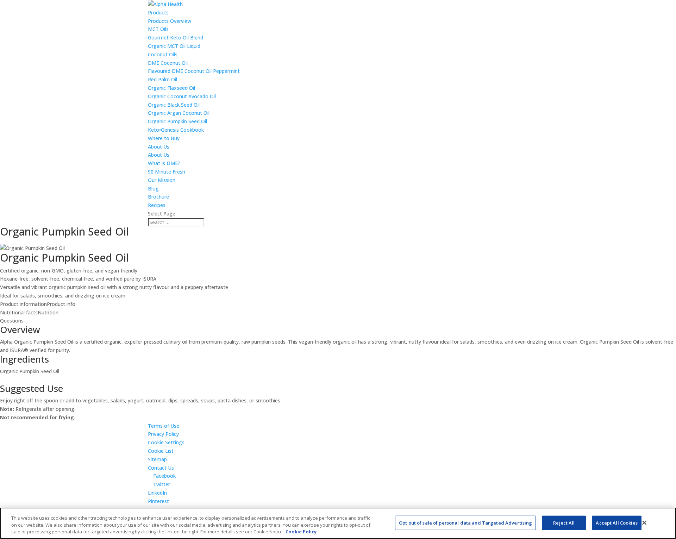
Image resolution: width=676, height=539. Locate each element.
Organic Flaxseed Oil (171, 87)
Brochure (158, 196)
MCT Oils (158, 29)
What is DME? (164, 163)
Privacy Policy (163, 434)
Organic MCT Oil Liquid (174, 46)
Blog (153, 188)
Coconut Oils (162, 54)
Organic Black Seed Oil (174, 104)
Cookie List (161, 450)
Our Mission (161, 180)
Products (158, 12)
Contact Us (161, 467)
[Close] (644, 522)
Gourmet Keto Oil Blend (175, 37)
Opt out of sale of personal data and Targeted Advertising (465, 522)
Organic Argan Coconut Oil (178, 112)
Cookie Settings (166, 442)
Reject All (564, 522)
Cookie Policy (301, 531)
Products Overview (169, 21)
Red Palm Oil (162, 79)
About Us (158, 146)
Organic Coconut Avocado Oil (182, 96)
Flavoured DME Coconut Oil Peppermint (194, 71)
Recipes (156, 205)
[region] (338, 523)
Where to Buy (164, 138)
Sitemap (157, 459)
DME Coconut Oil (168, 62)
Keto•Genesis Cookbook (176, 129)
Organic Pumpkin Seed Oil (177, 121)
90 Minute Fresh (166, 171)
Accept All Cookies (616, 522)
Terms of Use (163, 425)
